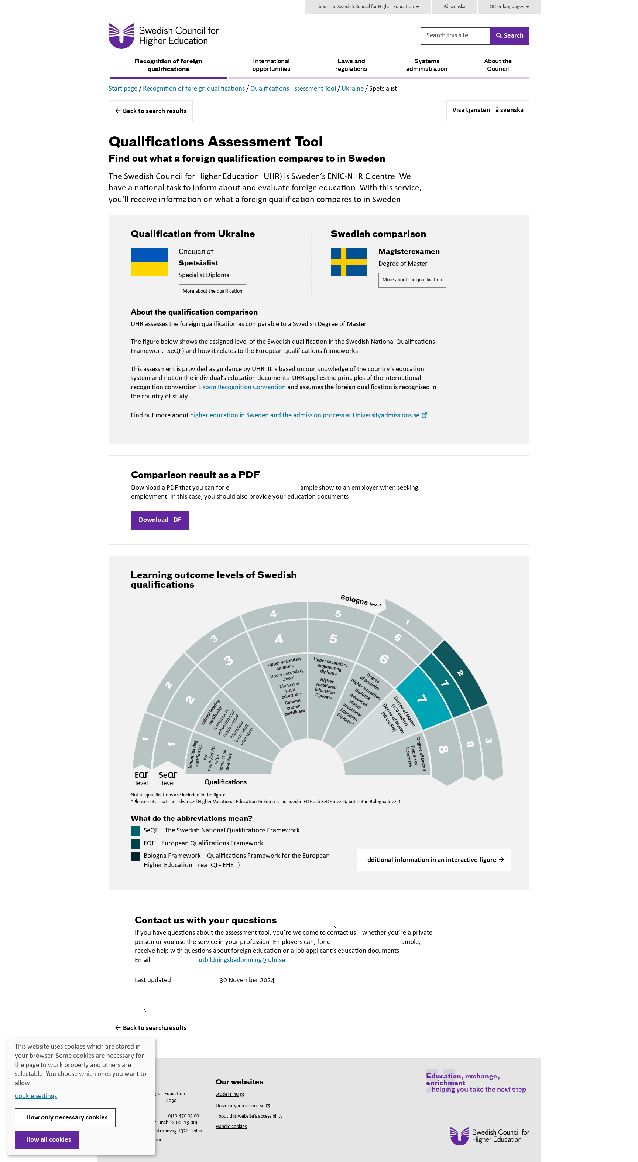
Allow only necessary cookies (65, 1117)
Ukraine (353, 88)
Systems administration (426, 65)
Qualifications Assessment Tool (293, 88)
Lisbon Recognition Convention (242, 387)
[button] (434, 860)
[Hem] (236, 36)
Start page (123, 88)
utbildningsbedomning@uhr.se (242, 960)
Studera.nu (231, 1094)
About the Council (498, 65)
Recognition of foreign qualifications (168, 65)
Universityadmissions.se (244, 1106)
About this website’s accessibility (249, 1116)
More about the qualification (212, 291)
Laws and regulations (351, 65)
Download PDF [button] (160, 520)
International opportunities (272, 65)
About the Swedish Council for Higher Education (365, 7)
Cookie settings (36, 1096)
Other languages (507, 7)
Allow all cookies (46, 1140)
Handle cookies (231, 1126)
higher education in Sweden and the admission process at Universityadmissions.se (309, 415)
